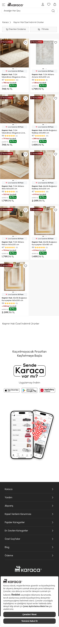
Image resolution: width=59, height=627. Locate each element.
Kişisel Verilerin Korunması (18, 514)
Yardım (8, 497)
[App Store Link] (12, 390)
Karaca (8, 489)
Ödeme (9, 555)
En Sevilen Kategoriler (16, 530)
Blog (7, 547)
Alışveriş (9, 505)
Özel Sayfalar (12, 539)
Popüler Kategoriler (15, 522)
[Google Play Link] (29, 390)
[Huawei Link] (47, 390)
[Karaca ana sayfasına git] (28, 569)
